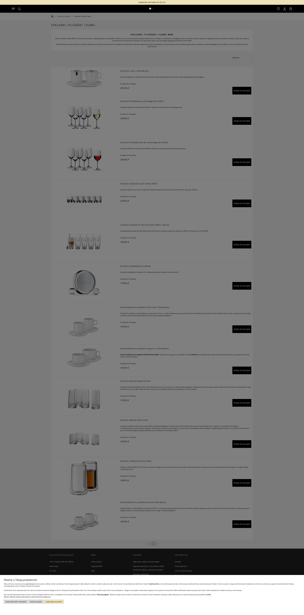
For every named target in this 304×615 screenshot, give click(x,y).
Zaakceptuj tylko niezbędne (15, 602)
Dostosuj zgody (36, 602)
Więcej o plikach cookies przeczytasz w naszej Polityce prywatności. (27, 597)
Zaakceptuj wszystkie (53, 602)
